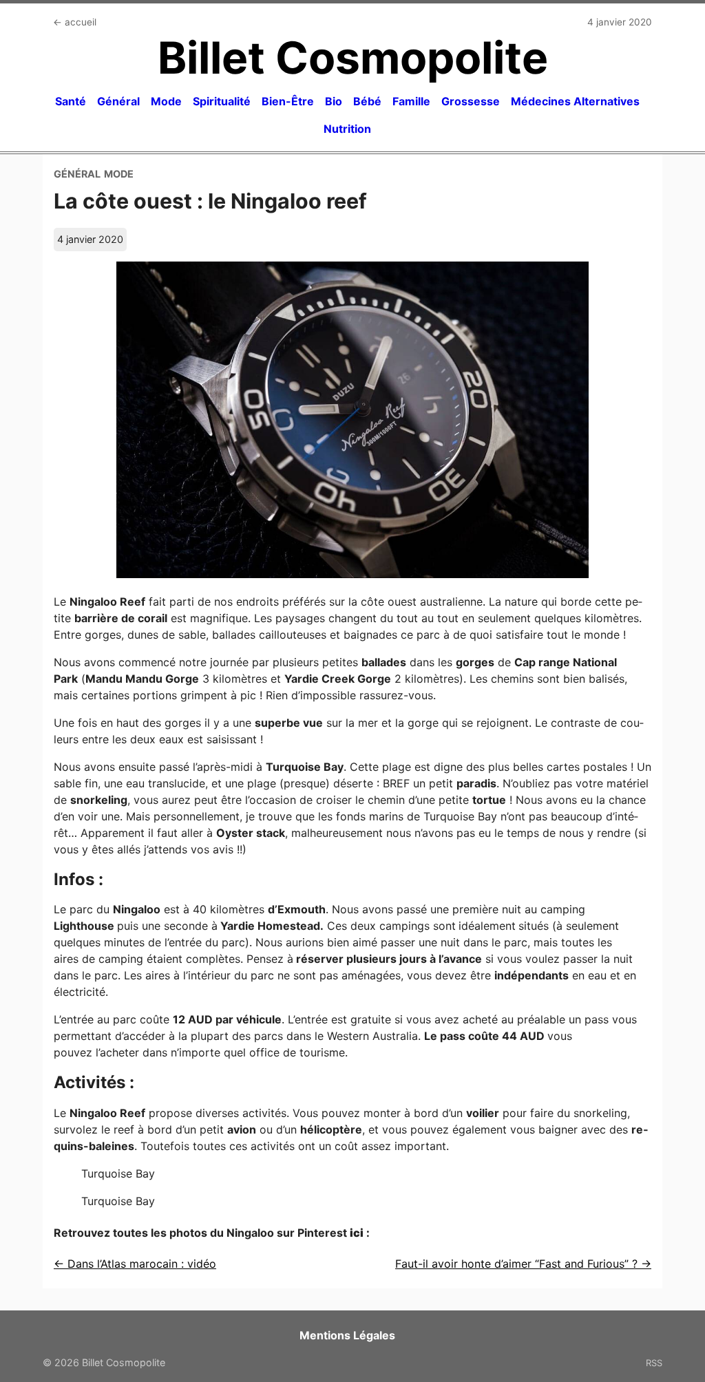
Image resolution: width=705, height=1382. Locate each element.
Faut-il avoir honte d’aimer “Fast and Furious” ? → (523, 1264)
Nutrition (347, 129)
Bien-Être (288, 101)
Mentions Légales (347, 1335)
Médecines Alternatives (575, 101)
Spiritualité (222, 101)
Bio (333, 101)
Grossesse (470, 101)
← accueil (74, 22)
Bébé (367, 101)
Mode (166, 101)
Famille (411, 101)
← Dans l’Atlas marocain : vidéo (135, 1264)
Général (118, 101)
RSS (654, 1362)
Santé (70, 101)
